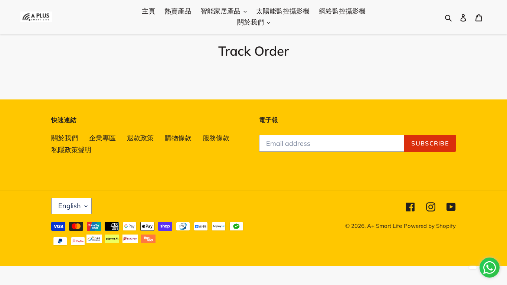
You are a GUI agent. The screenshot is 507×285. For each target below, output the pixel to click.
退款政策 (140, 138)
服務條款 (216, 138)
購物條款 (178, 138)
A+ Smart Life (384, 225)
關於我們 (64, 138)
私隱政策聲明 (71, 149)
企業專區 (102, 138)
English (69, 206)
